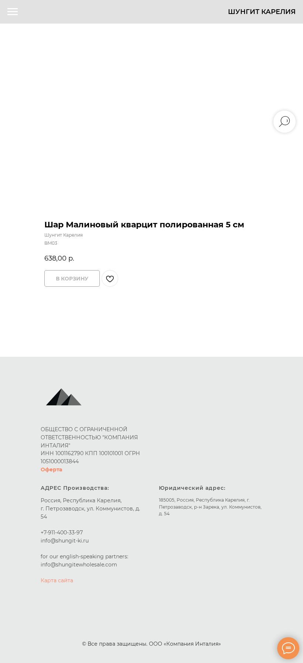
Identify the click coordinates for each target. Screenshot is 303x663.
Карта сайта (57, 580)
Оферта (51, 469)
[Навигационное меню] (12, 11)
